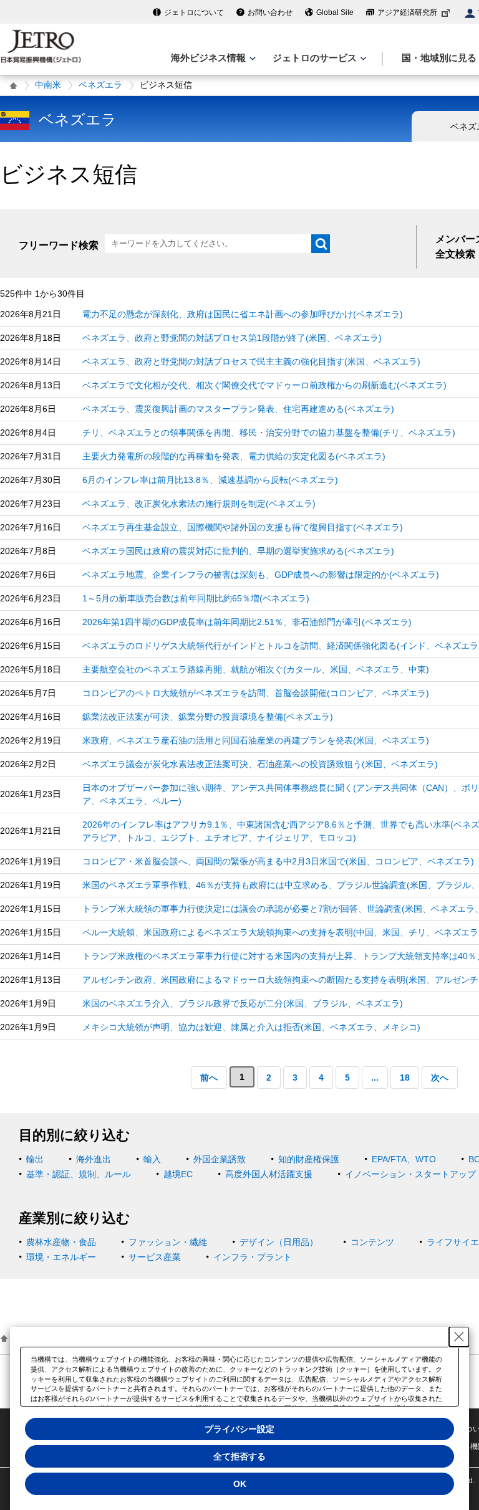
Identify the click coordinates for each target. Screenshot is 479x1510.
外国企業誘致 (219, 1159)
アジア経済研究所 (407, 12)
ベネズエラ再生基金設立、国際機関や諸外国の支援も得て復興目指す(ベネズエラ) (242, 527)
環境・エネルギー (61, 1257)
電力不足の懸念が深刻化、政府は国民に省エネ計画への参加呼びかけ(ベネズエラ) (242, 314)
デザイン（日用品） (279, 1242)
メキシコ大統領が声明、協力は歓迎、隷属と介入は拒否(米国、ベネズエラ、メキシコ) (251, 1027)
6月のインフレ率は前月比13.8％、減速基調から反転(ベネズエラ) (210, 480)
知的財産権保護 (308, 1159)
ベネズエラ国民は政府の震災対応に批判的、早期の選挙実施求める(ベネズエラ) (238, 551)
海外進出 (93, 1159)
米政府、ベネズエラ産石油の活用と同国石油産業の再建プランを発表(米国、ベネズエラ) (255, 740)
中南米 (48, 85)
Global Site (335, 12)
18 (405, 1077)
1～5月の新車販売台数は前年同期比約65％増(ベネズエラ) (195, 598)
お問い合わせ (270, 12)
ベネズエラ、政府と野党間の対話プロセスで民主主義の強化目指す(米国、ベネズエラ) (251, 361)
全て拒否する (239, 1456)
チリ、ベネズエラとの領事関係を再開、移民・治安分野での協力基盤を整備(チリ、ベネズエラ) (268, 432)
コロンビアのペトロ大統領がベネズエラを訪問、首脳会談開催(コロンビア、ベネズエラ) (255, 693)
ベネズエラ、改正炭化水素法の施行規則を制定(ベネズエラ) (199, 504)
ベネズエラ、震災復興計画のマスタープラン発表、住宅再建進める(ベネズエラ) (238, 409)
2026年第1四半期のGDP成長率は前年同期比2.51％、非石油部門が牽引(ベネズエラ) (247, 622)
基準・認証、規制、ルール (78, 1174)
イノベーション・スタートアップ (410, 1174)
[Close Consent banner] (459, 1337)
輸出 (35, 1159)
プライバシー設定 (239, 1429)
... (375, 1077)
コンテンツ (372, 1242)
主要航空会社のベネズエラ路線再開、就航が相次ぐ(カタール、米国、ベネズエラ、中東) (255, 669)
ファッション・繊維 (167, 1242)
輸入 (152, 1159)
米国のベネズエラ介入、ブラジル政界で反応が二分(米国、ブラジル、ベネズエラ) (242, 1003)
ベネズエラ (100, 85)
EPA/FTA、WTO (404, 1159)
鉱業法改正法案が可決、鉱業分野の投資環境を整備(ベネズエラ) (207, 717)
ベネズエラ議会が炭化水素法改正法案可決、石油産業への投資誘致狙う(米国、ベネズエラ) (260, 764)
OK (239, 1484)
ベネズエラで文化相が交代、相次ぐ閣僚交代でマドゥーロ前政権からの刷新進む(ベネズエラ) (264, 385)
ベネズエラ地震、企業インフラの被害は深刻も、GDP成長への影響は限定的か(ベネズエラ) (260, 575)
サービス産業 (154, 1257)
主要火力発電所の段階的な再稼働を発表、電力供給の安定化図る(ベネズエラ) (233, 456)
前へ (209, 1077)
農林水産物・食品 (61, 1242)
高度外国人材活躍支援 (268, 1174)
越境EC (178, 1174)
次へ (439, 1077)
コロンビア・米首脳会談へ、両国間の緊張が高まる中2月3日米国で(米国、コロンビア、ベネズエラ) (278, 861)
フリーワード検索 (59, 245)
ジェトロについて (194, 12)
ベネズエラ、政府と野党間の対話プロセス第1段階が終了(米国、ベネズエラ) (232, 338)
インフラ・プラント (252, 1257)
